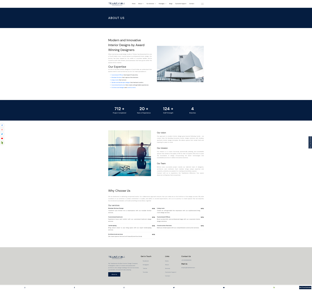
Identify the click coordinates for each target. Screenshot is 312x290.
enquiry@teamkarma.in (188, 267)
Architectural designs (117, 87)
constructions (131, 87)
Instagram (146, 265)
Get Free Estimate (310, 142)
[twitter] (2, 134)
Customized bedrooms (118, 85)
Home (133, 3)
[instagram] (2, 129)
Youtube (145, 272)
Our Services (150, 3)
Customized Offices (117, 75)
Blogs (170, 3)
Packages (162, 3)
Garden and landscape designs (120, 82)
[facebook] (2, 125)
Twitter (145, 268)
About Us (114, 274)
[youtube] (2, 138)
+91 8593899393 (186, 260)
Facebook (146, 261)
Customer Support (180, 3)
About (140, 3)
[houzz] (2, 142)
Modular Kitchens (116, 77)
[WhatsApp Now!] (25, 287)
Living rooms (115, 80)
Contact (191, 3)
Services (167, 268)
